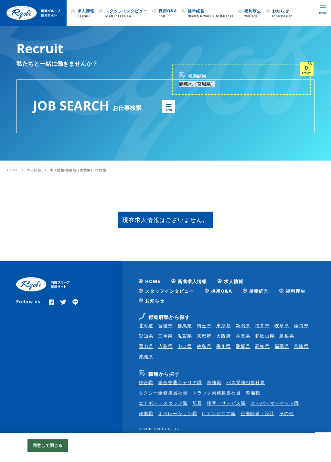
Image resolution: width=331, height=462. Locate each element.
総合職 (146, 382)
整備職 (253, 393)
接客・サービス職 (226, 403)
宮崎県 (301, 346)
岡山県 (146, 346)
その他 (286, 413)
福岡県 (281, 346)
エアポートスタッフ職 (163, 403)
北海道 (146, 325)
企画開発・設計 (257, 413)
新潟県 (243, 325)
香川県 (223, 346)
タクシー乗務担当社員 (163, 393)
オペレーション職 (177, 413)
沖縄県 (146, 356)
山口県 (184, 346)
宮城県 (165, 325)
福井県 (262, 325)
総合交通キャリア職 (180, 382)
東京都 (223, 325)
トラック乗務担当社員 (216, 393)
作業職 (146, 413)
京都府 (204, 336)
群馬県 (184, 325)
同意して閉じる (47, 445)
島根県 (286, 336)
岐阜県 (281, 325)
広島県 (165, 346)
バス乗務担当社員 (245, 382)
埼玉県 (204, 325)
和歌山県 (264, 336)
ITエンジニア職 (219, 413)
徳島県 (204, 346)
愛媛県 (243, 346)
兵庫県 (243, 336)
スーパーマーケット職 (275, 403)
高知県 (262, 346)
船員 (197, 403)
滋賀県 (184, 336)
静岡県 (301, 325)
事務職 (214, 382)
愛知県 (146, 336)
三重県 (165, 336)
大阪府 (223, 336)
